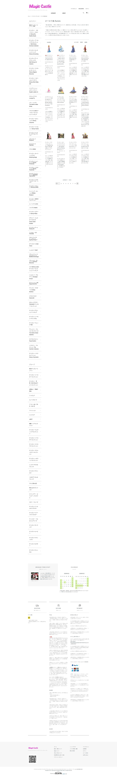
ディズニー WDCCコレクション (33, 199)
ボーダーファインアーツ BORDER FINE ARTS (33, 175)
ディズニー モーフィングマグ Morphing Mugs (33, 155)
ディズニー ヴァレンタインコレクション (33, 452)
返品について (56, 750)
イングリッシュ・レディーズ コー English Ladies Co (33, 90)
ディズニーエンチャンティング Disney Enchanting (33, 52)
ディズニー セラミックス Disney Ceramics (33, 120)
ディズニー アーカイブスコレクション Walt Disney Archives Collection (34, 43)
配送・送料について (58, 748)
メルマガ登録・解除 (74, 748)
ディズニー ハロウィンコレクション (33, 459)
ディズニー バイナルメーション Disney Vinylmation (34, 355)
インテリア (32, 415)
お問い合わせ (85, 755)
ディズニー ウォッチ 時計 (33, 323)
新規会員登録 (81, 8)
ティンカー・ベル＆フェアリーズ (33, 520)
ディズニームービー (33, 532)
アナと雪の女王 (33, 483)
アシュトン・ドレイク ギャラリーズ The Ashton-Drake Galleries (33, 331)
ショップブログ (73, 746)
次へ (77, 183)
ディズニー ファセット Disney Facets (34, 127)
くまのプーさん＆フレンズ (33, 478)
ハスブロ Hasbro (33, 207)
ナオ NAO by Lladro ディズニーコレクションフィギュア (34, 268)
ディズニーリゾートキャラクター (33, 513)
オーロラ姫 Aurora (44, 16)
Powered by (52, 773)
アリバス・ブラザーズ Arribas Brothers (33, 289)
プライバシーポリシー (58, 757)
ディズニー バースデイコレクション (33, 439)
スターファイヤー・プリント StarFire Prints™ (33, 239)
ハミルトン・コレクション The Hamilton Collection (34, 347)
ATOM (73, 750)
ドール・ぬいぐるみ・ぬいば (33, 405)
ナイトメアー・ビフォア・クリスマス (33, 495)
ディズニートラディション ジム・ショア (33, 181)
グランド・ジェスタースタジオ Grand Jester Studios (33, 220)
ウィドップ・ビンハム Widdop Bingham (33, 193)
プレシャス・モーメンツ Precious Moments (33, 261)
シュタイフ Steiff (33, 250)
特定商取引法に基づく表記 (59, 755)
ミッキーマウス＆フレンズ (33, 465)
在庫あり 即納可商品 (33, 390)
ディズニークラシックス (33, 538)
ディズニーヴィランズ (33, 526)
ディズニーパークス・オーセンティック (33, 134)
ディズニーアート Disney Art (33, 228)
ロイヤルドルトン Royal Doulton (33, 340)
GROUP (64, 13)
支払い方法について (58, 752)
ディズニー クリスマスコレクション (33, 445)
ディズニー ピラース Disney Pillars (33, 212)
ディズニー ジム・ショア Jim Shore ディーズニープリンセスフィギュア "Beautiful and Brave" (61, 99)
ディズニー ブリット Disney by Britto (33, 186)
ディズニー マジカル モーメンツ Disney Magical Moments (33, 71)
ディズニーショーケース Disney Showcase (33, 162)
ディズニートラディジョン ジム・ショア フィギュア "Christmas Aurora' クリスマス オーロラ (73, 145)
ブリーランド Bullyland (32, 139)
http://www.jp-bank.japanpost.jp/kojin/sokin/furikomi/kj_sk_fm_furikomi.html (80, 642)
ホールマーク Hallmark (32, 144)
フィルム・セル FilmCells (33, 233)
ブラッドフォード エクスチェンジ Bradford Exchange (34, 255)
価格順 (81, 42)
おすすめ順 (76, 42)
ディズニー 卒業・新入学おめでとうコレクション (33, 383)
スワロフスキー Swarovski (33, 297)
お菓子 (31, 419)
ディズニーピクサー (33, 544)
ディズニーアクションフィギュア (33, 311)
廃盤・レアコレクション (33, 424)
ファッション (32, 410)
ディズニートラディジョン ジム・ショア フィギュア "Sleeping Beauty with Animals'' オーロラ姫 (85, 145)
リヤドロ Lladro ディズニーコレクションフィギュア (33, 112)
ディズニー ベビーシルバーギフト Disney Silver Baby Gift (33, 81)
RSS (71, 750)
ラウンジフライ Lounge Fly (33, 97)
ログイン (87, 8)
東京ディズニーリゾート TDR (33, 25)
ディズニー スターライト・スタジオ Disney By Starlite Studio (33, 33)
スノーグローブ (33, 400)
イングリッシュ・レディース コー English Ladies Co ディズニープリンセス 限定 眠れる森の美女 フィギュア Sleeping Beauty (49, 101)
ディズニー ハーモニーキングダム (33, 317)
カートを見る (85, 752)
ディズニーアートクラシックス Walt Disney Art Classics (33, 61)
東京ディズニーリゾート (33, 369)
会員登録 (84, 748)
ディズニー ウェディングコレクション (33, 431)
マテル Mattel (32, 149)
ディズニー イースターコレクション (33, 376)
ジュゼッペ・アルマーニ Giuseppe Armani (33, 276)
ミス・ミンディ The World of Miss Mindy (33, 104)
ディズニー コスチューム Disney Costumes (33, 169)
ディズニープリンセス (35, 16)
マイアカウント (74, 8)
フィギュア (32, 395)
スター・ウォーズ (33, 502)
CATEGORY (53, 13)
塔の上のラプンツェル (33, 488)
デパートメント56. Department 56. (33, 283)
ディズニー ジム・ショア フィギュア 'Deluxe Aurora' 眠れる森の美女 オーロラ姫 (72, 58)
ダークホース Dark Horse (33, 244)
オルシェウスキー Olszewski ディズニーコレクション (34, 304)
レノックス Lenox (33, 204)
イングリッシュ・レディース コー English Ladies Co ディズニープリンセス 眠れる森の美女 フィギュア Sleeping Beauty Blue (61, 60)
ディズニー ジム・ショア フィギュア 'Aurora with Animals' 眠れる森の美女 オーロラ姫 (85, 58)
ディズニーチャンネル (33, 551)
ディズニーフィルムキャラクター (33, 507)
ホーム (29, 16)
